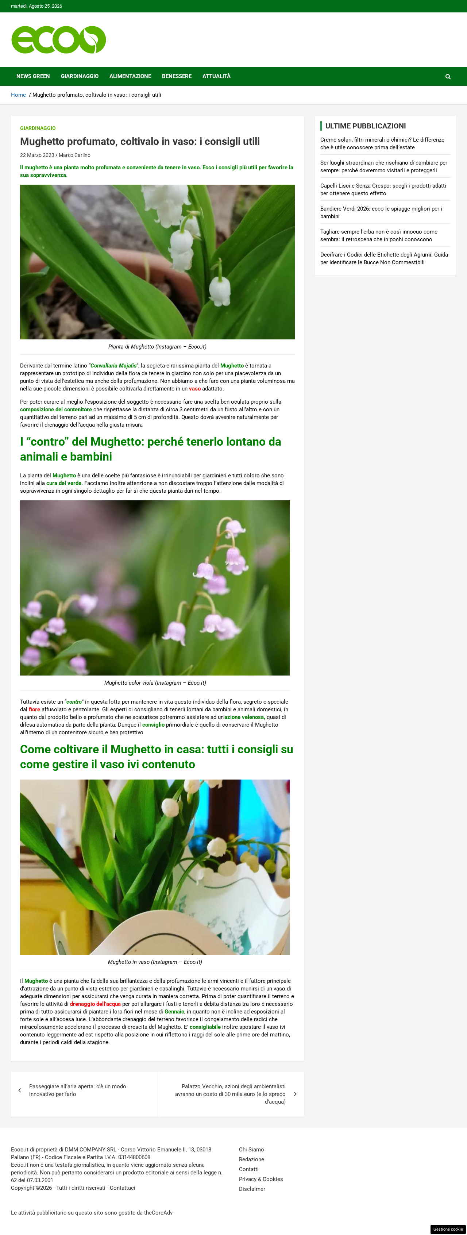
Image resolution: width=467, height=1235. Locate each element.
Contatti (249, 1169)
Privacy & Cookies (261, 1179)
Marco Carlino (74, 155)
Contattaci (122, 1188)
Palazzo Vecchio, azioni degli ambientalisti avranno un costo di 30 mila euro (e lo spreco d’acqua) (230, 1094)
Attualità (216, 76)
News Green (33, 76)
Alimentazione (130, 76)
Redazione (251, 1159)
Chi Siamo (251, 1149)
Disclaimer (252, 1189)
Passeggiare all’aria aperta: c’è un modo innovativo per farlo (77, 1090)
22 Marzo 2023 (37, 155)
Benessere (177, 76)
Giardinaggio (80, 76)
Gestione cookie (448, 1229)
